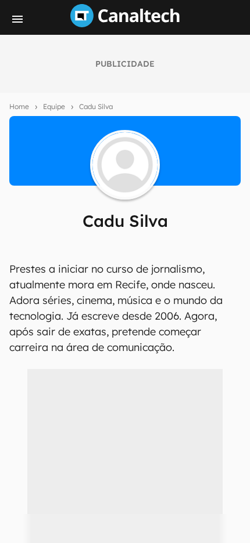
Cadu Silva (96, 106)
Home (19, 106)
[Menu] (17, 19)
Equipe (54, 106)
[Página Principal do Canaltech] (125, 24)
